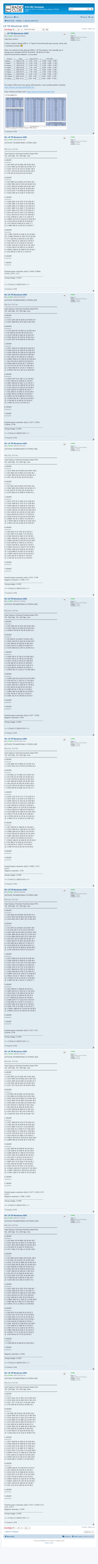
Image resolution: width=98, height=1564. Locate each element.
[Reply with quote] (64, 34)
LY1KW (73, 33)
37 (75, 36)
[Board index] (14, 8)
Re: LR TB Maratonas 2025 (16, 137)
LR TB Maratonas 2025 (15, 26)
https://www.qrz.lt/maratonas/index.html (40, 92)
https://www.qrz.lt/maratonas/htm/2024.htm (19, 87)
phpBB (43, 1540)
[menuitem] (16, 17)
